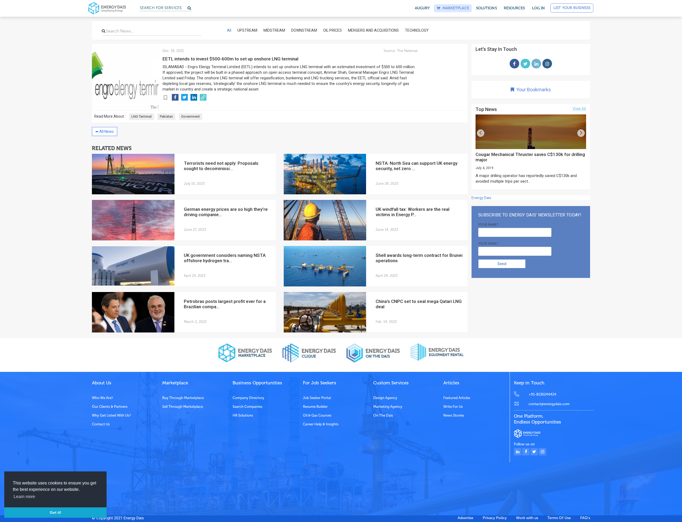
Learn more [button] (24, 496)
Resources (514, 8)
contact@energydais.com (549, 404)
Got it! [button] (55, 512)
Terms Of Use (559, 518)
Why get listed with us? (111, 415)
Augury (422, 8)
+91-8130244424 (542, 394)
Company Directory (248, 398)
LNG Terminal (141, 116)
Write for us (453, 407)
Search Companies (247, 407)
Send (501, 264)
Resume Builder (315, 407)
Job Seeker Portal (317, 398)
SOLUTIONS (486, 8)
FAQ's (585, 518)
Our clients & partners (110, 407)
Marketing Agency (387, 407)
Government (190, 116)
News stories (453, 415)
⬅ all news (104, 131)
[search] (103, 31)
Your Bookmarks (532, 89)
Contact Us (101, 424)
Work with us (527, 518)
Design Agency (385, 398)
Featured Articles (456, 398)
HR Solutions (243, 415)
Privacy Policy (495, 518)
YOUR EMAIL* (488, 243)
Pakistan (166, 116)
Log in (538, 8)
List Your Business (571, 8)
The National (406, 51)
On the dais (383, 415)
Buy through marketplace (183, 398)
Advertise (465, 518)
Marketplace (454, 8)
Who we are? (102, 398)
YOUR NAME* (488, 225)
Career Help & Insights (321, 424)
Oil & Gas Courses (317, 415)
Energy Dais (481, 198)
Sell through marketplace (182, 407)
